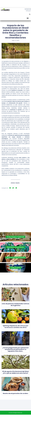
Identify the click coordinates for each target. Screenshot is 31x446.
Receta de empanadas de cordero (15, 393)
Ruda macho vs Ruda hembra (15, 247)
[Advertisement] (15, 205)
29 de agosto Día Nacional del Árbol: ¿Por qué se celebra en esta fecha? (15, 372)
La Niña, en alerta (16, 268)
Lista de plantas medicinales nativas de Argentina (15, 304)
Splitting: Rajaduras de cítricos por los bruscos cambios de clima (15, 326)
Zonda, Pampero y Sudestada (15, 237)
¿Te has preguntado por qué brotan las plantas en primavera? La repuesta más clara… (15, 349)
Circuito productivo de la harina (15, 257)
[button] (30, 14)
